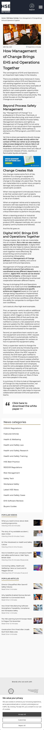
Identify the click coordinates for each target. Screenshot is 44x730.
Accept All (22, 714)
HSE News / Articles (12, 18)
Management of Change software (17, 267)
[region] (22, 712)
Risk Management (12, 473)
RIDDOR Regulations (13, 467)
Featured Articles (11, 434)
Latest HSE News (11, 490)
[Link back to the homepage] (6, 7)
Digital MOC (20, 388)
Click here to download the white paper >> (24, 406)
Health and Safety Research (16, 451)
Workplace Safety (11, 484)
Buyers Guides (10, 506)
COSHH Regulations (12, 428)
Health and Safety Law (14, 445)
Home (3, 18)
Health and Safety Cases (14, 495)
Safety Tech (9, 478)
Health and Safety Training (16, 456)
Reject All (22, 725)
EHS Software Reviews (13, 501)
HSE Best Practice (12, 462)
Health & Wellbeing (12, 439)
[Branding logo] (11, 691)
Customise (22, 720)
